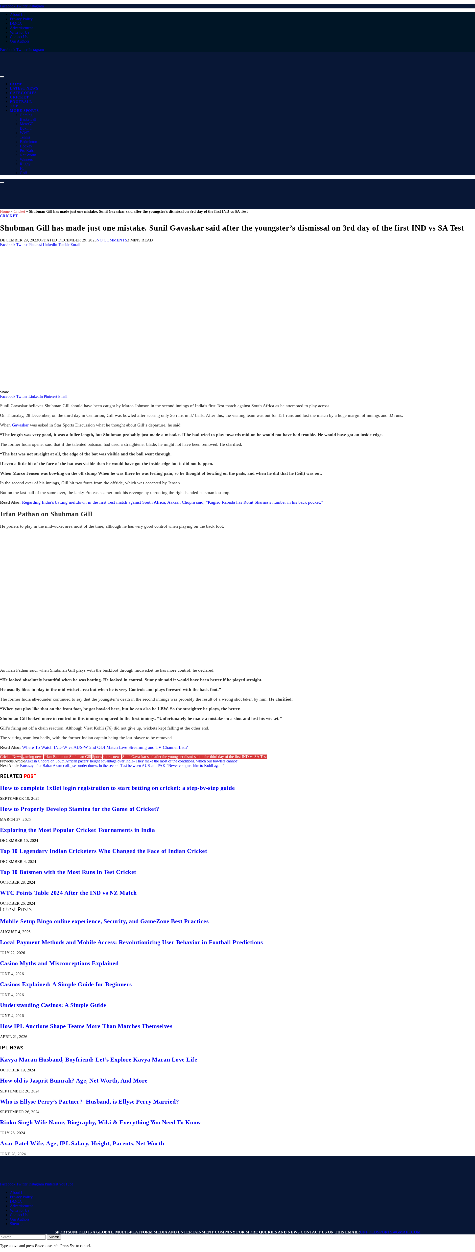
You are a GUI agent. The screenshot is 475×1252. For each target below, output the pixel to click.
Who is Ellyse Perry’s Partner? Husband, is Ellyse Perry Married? (89, 1101)
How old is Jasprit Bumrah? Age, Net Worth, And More (73, 1080)
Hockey (26, 146)
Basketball (28, 119)
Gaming (26, 115)
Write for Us (19, 32)
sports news (112, 757)
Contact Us (18, 37)
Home (16, 84)
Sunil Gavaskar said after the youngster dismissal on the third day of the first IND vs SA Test (194, 757)
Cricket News (11, 757)
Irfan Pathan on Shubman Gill (67, 757)
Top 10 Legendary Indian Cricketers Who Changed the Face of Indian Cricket (103, 851)
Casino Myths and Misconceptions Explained (59, 963)
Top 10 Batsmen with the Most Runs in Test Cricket (68, 872)
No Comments (111, 240)
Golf (23, 173)
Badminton (28, 142)
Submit (54, 1237)
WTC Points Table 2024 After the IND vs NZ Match (68, 893)
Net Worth (28, 155)
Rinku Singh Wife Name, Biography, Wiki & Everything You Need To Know (100, 1122)
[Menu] (2, 76)
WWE (25, 133)
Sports (97, 757)
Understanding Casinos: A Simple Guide (53, 1005)
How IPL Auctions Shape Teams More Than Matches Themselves (86, 1026)
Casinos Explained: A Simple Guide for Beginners (66, 984)
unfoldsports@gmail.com (390, 1232)
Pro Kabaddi (30, 150)
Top (14, 106)
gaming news (33, 757)
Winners (26, 159)
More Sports (24, 111)
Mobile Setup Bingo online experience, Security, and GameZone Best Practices (104, 921)
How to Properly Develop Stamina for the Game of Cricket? (79, 809)
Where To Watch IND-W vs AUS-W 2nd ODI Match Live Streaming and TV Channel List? (105, 747)
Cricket (19, 97)
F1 (22, 168)
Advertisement (21, 28)
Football (21, 102)
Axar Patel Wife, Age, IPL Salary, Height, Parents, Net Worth (82, 1143)
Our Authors (19, 41)
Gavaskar (20, 425)
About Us (17, 14)
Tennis (25, 137)
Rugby (25, 164)
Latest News (24, 88)
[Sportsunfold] (128, 75)
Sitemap (16, 1224)
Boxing (25, 128)
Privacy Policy (21, 19)
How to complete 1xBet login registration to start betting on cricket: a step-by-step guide (117, 788)
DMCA (16, 23)
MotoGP (26, 124)
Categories (23, 93)
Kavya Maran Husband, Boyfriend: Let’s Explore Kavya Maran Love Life (98, 1059)
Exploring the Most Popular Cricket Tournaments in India (77, 830)
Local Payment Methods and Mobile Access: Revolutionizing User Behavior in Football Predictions (131, 942)
